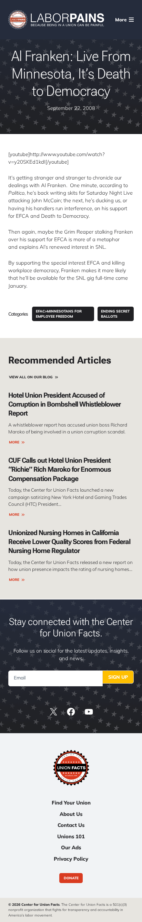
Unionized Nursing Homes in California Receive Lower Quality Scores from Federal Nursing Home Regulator (69, 542)
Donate (71, 878)
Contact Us (71, 825)
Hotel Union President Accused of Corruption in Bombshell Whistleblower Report (64, 404)
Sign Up (118, 677)
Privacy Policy (71, 859)
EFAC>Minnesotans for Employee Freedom (59, 314)
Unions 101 (71, 836)
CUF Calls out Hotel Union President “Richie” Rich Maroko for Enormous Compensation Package (59, 469)
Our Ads (71, 847)
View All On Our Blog (31, 377)
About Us (71, 814)
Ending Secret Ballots (115, 314)
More (14, 442)
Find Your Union (71, 802)
